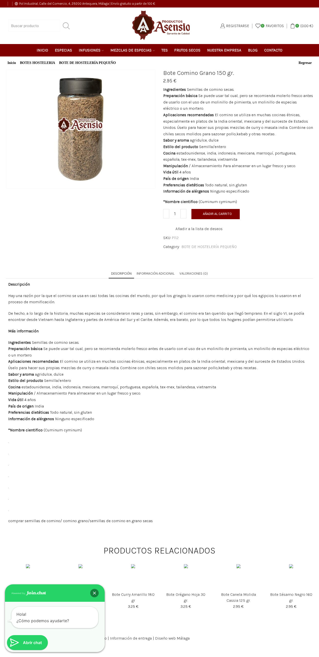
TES (164, 50)
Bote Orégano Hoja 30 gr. (185, 597)
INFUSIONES (89, 50)
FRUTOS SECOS (187, 50)
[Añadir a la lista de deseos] (22, 576)
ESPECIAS (63, 50)
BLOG (252, 50)
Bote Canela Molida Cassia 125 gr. (238, 597)
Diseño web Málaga (172, 638)
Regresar (305, 63)
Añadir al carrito (217, 214)
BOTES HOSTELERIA (37, 63)
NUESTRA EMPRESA (224, 50)
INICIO (42, 50)
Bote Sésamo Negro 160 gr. (291, 597)
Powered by (18, 593)
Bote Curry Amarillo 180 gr (133, 597)
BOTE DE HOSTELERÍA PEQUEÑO (87, 63)
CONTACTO (273, 50)
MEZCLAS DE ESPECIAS (131, 50)
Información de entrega (131, 638)
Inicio (11, 63)
